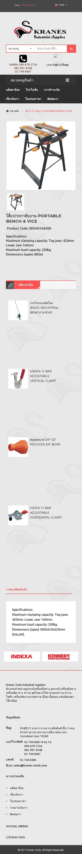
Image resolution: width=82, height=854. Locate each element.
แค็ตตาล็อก (13, 90)
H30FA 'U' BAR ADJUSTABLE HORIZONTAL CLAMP (46, 512)
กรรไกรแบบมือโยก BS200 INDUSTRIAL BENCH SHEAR (44, 308)
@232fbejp (62, 64)
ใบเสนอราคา (33, 99)
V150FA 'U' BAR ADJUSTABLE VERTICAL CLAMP (43, 376)
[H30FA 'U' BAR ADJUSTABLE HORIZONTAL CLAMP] (18, 515)
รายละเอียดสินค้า (16, 589)
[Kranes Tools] (41, 28)
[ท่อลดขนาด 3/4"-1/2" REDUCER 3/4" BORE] (18, 447)
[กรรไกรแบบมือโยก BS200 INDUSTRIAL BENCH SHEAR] (18, 310)
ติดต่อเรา (53, 99)
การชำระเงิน (52, 90)
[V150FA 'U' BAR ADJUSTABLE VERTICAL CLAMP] (18, 379)
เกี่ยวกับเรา (12, 99)
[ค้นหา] (71, 49)
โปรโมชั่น (32, 90)
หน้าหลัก (14, 111)
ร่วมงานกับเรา (18, 807)
